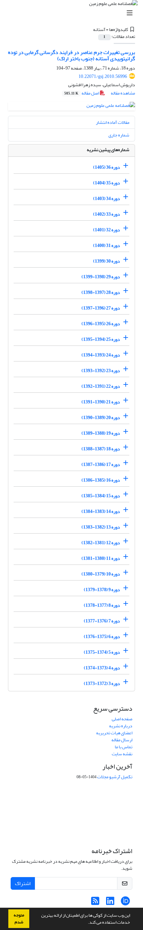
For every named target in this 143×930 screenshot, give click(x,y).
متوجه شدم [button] (19, 918)
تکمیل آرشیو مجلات (114, 776)
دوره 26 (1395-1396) (100, 323)
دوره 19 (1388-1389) (100, 433)
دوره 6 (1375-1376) (102, 636)
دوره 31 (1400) (106, 245)
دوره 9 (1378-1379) (102, 589)
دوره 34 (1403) (106, 198)
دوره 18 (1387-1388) (100, 448)
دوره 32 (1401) (106, 229)
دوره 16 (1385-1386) (100, 480)
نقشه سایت (122, 753)
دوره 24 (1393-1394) (100, 354)
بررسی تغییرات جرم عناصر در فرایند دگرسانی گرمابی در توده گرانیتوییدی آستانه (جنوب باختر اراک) (71, 55)
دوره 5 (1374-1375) (102, 652)
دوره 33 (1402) (106, 214)
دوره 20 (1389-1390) (100, 417)
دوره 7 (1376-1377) (102, 620)
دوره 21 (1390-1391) (100, 401)
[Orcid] (125, 902)
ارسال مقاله (121, 739)
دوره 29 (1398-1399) (100, 276)
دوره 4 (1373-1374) (102, 667)
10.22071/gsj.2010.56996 (102, 76)
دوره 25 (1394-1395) (100, 339)
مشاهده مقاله (123, 93)
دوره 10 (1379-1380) (100, 574)
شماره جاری (118, 134)
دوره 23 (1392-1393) (100, 370)
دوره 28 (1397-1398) (100, 292)
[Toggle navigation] (73, 13)
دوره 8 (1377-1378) (102, 605)
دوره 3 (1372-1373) (102, 683)
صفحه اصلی (122, 718)
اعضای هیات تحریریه (114, 732)
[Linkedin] (110, 902)
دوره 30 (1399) (106, 261)
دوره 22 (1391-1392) (100, 386)
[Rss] (95, 902)
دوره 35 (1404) (106, 182)
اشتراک (23, 883)
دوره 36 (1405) (106, 167)
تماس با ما (123, 746)
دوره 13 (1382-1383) (100, 527)
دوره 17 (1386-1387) (100, 464)
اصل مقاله (82, 93)
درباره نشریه (120, 725)
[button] (86, 923)
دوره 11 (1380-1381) (100, 558)
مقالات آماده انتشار (112, 122)
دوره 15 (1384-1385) (100, 495)
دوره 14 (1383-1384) (100, 511)
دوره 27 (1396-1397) (100, 308)
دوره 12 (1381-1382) (100, 542)
